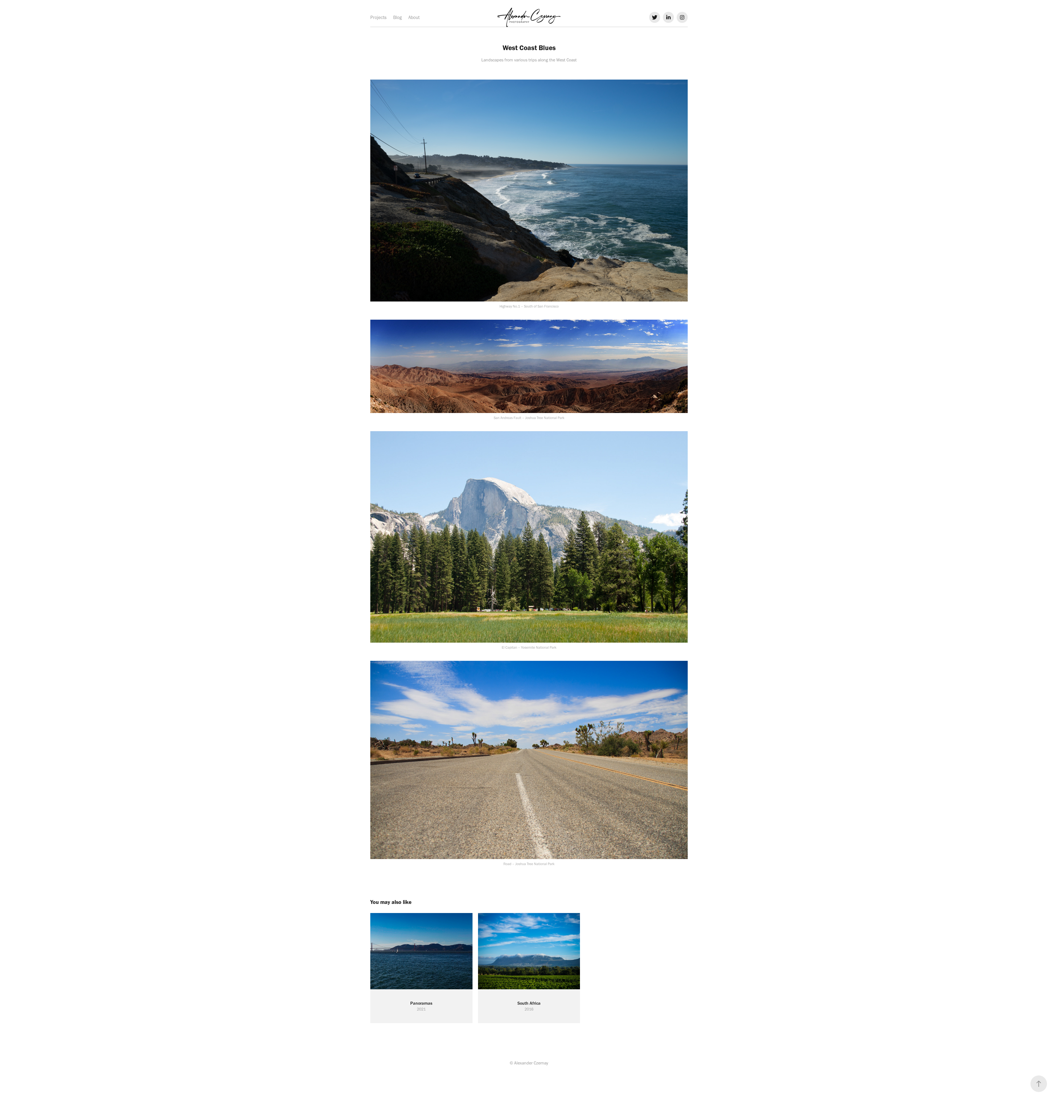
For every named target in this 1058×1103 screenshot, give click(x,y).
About (414, 17)
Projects (378, 17)
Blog (397, 17)
